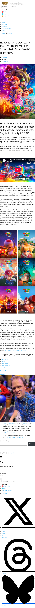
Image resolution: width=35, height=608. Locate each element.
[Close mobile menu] (0, 19)
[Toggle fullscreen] (4, 473)
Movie (3, 361)
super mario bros (6, 365)
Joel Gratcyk (26, 423)
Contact (4, 30)
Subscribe (4, 26)
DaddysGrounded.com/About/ (14, 437)
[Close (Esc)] (0, 473)
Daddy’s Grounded (8, 423)
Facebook (4, 493)
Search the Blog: (4, 441)
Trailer (3, 367)
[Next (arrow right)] (2, 475)
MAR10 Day (5, 359)
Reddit (3, 533)
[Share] (2, 473)
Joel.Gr (12, 453)
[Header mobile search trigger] (0, 37)
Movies (5, 57)
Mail (3, 535)
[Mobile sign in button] (0, 35)
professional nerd (10, 432)
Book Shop (5, 24)
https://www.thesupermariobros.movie (15, 350)
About (3, 22)
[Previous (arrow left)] (0, 475)
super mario (5, 363)
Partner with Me (6, 28)
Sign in (4, 33)
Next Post (3, 374)
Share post (5, 61)
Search (31, 443)
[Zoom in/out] (5, 473)
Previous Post (4, 371)
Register (9, 33)
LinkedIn (4, 531)
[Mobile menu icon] (17, 1)
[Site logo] (12, 5)
